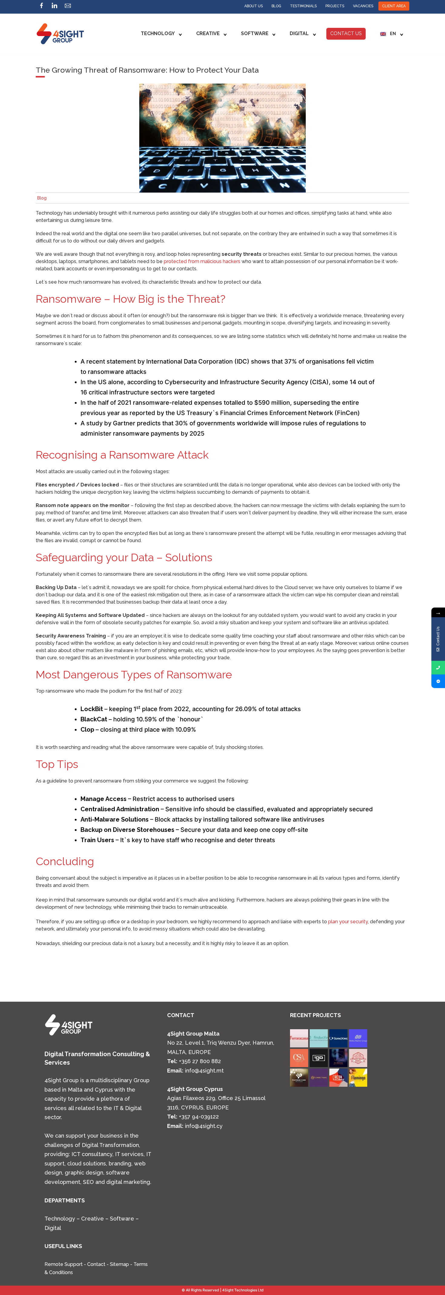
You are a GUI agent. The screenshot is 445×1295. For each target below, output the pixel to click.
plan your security (348, 921)
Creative (208, 33)
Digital (299, 33)
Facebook (41, 7)
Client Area (394, 6)
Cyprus (104, 1089)
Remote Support (63, 1264)
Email (68, 7)
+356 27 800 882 (200, 1061)
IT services (129, 1154)
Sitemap (119, 1264)
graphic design (84, 1172)
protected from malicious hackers (202, 261)
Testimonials (303, 6)
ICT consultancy (91, 1154)
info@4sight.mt (204, 1070)
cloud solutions (86, 1163)
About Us (253, 6)
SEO (87, 1182)
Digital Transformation (110, 1145)
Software (255, 33)
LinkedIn (54, 7)
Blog (276, 6)
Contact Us (346, 33)
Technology (158, 33)
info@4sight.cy (203, 1126)
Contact (96, 1264)
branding (120, 1163)
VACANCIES (363, 6)
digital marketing (128, 1182)
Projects (334, 6)
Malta (75, 1089)
